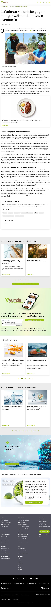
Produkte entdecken (5, 534)
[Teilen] (41, 2)
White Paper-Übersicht (23, 543)
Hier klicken (13, 323)
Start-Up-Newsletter (5, 524)
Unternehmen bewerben (23, 526)
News (19, 558)
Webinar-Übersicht (5, 553)
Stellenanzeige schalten (23, 553)
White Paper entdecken (23, 534)
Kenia (31, 30)
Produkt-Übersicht (5, 543)
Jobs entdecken (21, 548)
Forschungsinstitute (5, 558)
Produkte (20, 560)
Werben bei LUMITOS (5, 595)
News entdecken (4, 520)
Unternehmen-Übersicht (23, 528)
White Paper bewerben (23, 541)
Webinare (20, 567)
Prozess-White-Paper (23, 538)
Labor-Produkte (4, 536)
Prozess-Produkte (5, 538)
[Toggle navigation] (49, 2)
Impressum (3, 599)
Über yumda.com (25, 595)
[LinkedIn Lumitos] (49, 599)
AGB (9, 599)
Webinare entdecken (5, 548)
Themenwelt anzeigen (34, 502)
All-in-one (20, 569)
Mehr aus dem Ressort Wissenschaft (25, 283)
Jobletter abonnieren (23, 551)
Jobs (19, 565)
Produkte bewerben (5, 541)
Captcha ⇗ (19, 325)
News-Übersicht (4, 526)
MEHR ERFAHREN (12, 464)
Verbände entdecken (22, 524)
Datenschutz (15, 599)
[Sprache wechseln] (43, 2)
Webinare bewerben (5, 551)
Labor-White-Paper (22, 536)
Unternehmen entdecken (23, 520)
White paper (20, 563)
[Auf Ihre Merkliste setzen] (46, 2)
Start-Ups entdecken (22, 522)
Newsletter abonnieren (34, 320)
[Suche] (38, 2)
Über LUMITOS (15, 595)
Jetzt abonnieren (44, 531)
